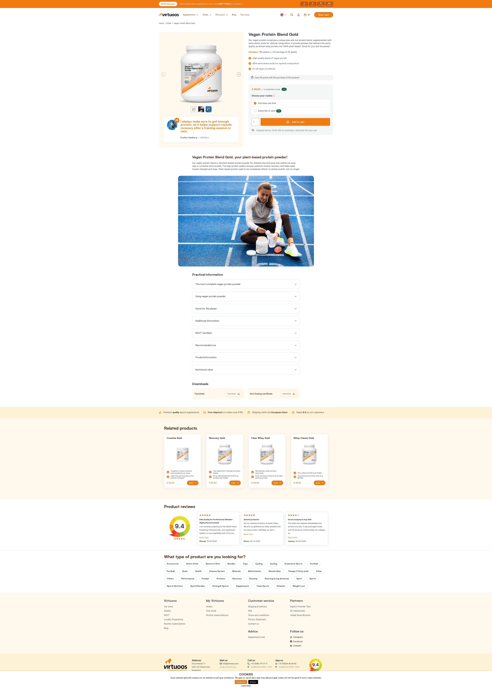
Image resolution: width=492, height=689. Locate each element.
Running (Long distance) (277, 578)
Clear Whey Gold (260, 438)
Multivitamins (254, 571)
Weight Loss (299, 586)
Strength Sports (220, 586)
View (191, 483)
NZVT (167, 615)
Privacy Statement (257, 619)
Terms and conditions (258, 615)
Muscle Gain (275, 571)
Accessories (173, 563)
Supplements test (256, 637)
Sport (299, 578)
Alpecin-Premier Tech (300, 606)
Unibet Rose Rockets (300, 615)
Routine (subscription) (174, 623)
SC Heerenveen (297, 610)
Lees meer (246, 686)
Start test (323, 14)
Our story (168, 606)
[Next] (239, 74)
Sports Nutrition (175, 586)
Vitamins (281, 586)
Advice (253, 631)
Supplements (242, 586)
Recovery (237, 578)
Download (231, 394)
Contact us (253, 623)
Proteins (221, 578)
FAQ (250, 610)
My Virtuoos (215, 601)
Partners (296, 601)
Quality (167, 610)
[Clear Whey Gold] (267, 454)
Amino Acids (192, 563)
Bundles (231, 563)
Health (198, 571)
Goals (185, 571)
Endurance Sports (294, 563)
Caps (245, 563)
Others (170, 578)
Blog (166, 628)
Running (253, 578)
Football (314, 563)
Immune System (217, 571)
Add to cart (298, 121)
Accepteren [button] (241, 682)
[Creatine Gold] (182, 454)
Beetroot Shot (213, 563)
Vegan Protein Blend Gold (184, 23)
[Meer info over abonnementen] (274, 96)
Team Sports (263, 586)
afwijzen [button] (253, 682)
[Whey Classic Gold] (309, 454)
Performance (187, 578)
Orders (209, 606)
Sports (312, 578)
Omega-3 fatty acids (298, 571)
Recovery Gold (217, 438)
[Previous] (163, 74)
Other (168, 23)
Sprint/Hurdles (197, 586)
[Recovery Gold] (224, 454)
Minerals (236, 571)
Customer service (261, 601)
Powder (205, 578)
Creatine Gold (174, 438)
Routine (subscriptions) (217, 615)
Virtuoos (170, 601)
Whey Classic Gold (304, 438)
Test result (211, 610)
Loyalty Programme (173, 619)
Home (161, 23)
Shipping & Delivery (257, 606)
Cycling (259, 563)
